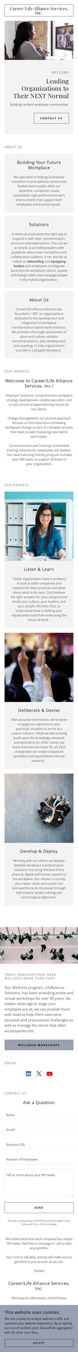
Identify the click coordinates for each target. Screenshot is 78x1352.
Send (39, 1207)
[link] (39, 10)
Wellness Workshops (39, 1045)
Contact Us (51, 118)
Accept (39, 1343)
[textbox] (39, 1115)
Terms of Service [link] (41, 1224)
